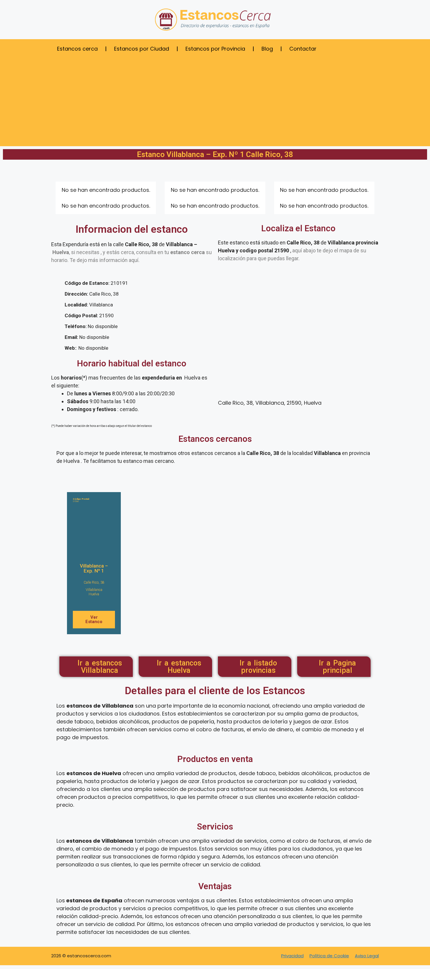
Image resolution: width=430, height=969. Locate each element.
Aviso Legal (367, 956)
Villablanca (94, 590)
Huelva (94, 594)
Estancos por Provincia (215, 48)
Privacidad (292, 956)
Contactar (303, 48)
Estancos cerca (77, 48)
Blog (267, 48)
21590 (81, 500)
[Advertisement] (215, 99)
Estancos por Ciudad (141, 48)
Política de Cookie (329, 956)
